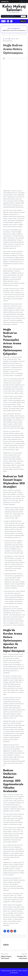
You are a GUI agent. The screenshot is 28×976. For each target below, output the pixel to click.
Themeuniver (15, 973)
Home (8, 28)
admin (6, 944)
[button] (4, 1)
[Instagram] (26, 2)
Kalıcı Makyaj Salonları (14, 8)
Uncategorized (15, 28)
